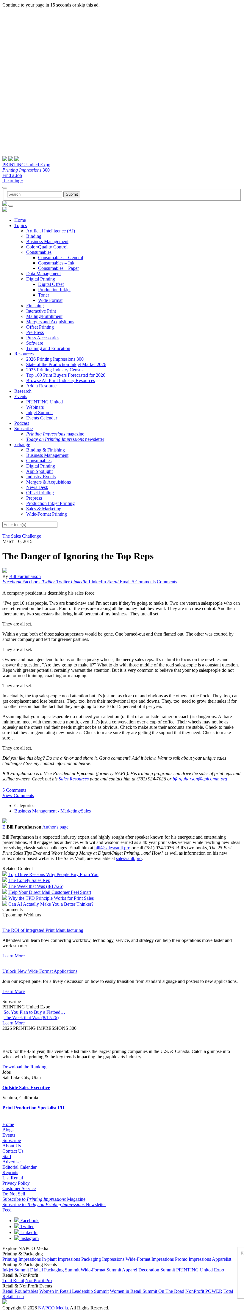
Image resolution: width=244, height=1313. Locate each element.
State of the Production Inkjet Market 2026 (66, 364)
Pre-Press (35, 332)
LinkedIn (28, 1232)
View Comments (18, 795)
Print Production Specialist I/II (33, 1107)
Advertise (11, 1161)
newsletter (65, 439)
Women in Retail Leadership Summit (74, 1291)
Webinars (35, 407)
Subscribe (23, 428)
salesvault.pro (129, 858)
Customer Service (19, 1188)
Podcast (21, 423)
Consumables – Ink (56, 262)
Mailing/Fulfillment (44, 316)
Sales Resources (74, 778)
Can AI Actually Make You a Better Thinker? (50, 904)
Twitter (26, 1226)
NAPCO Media (53, 1307)
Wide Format (50, 300)
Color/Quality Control (47, 246)
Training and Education (48, 348)
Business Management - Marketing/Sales (52, 810)
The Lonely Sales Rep (29, 880)
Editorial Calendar (19, 1167)
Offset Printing (40, 327)
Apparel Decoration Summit (148, 1269)
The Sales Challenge (21, 535)
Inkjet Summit (39, 412)
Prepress (34, 498)
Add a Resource (41, 385)
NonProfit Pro (38, 1280)
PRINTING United (44, 401)
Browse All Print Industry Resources (60, 380)
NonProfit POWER (203, 1291)
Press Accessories (42, 337)
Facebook (29, 1220)
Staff (6, 1156)
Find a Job (12, 175)
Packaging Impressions (102, 1259)
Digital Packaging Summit (54, 1269)
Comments (167, 581)
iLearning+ (12, 180)
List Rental (12, 1177)
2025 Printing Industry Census (54, 369)
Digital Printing (40, 278)
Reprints (10, 1172)
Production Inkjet (54, 289)
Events (20, 396)
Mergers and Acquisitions (50, 321)
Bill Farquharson (25, 576)
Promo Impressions (193, 1259)
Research (23, 391)
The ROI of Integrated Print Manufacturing (42, 930)
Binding (33, 236)
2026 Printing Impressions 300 (55, 359)
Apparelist (221, 1259)
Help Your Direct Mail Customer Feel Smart (49, 892)
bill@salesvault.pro (112, 847)
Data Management (43, 273)
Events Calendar (41, 417)
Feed (7, 1209)
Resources (24, 353)
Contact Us (13, 1151)
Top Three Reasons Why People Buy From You (53, 874)
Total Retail (13, 1280)
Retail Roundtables (20, 1291)
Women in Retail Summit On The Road (147, 1291)
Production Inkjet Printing (50, 503)
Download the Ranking (24, 1066)
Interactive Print (41, 310)
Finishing (35, 305)
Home (20, 220)
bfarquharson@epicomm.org (200, 778)
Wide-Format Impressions (150, 1259)
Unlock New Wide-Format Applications (39, 971)
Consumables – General (60, 257)
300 (26, 169)
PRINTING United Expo (26, 164)
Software (34, 343)
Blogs (7, 1129)
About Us (11, 1145)
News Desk (37, 487)
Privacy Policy (16, 1183)
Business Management (47, 241)
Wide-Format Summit (101, 1269)
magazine (55, 433)
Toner (43, 294)
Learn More (13, 955)
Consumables (38, 252)
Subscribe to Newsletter (54, 1204)
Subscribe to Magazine (43, 1199)
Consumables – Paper (58, 268)
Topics (20, 225)
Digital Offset (51, 284)
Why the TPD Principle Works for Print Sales (51, 898)
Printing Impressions (21, 1259)
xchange (22, 444)
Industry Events (41, 476)
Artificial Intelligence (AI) (50, 230)
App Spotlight (39, 471)
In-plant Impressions (61, 1259)
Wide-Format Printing (46, 514)
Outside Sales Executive (26, 1087)
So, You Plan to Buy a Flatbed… (34, 1012)
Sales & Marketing (43, 508)
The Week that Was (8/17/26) (35, 886)
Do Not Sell (13, 1193)
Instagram (29, 1238)
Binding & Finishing (45, 449)
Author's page (55, 826)
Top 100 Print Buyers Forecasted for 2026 (65, 375)
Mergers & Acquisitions (48, 481)
